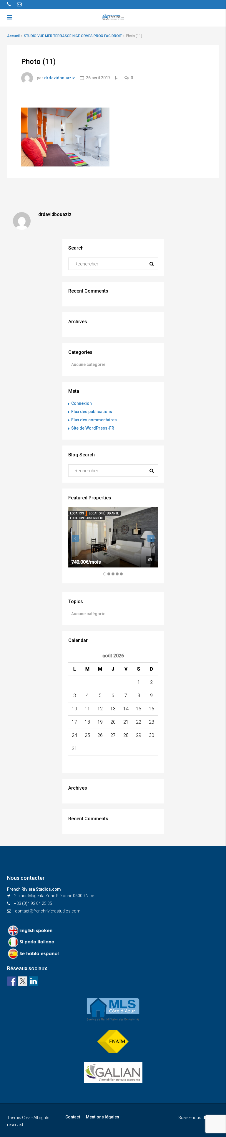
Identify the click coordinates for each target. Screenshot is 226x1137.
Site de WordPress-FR (92, 428)
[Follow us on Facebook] (11, 981)
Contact (72, 1117)
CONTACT (175, 38)
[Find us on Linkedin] (33, 981)
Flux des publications (91, 411)
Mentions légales (102, 1117)
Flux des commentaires (94, 419)
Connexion (81, 403)
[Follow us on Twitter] (22, 981)
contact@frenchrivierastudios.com (47, 911)
